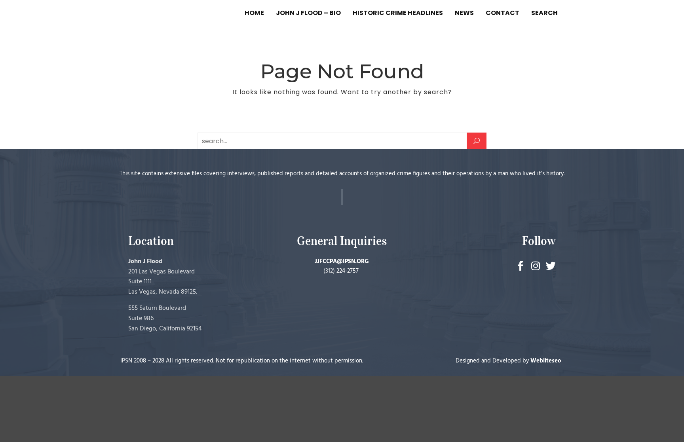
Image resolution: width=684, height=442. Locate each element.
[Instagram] (536, 266)
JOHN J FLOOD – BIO (308, 12)
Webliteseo (545, 361)
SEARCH (544, 12)
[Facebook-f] (521, 266)
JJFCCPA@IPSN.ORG (342, 261)
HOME (254, 12)
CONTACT (502, 12)
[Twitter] (551, 266)
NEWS (464, 12)
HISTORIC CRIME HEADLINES (398, 12)
